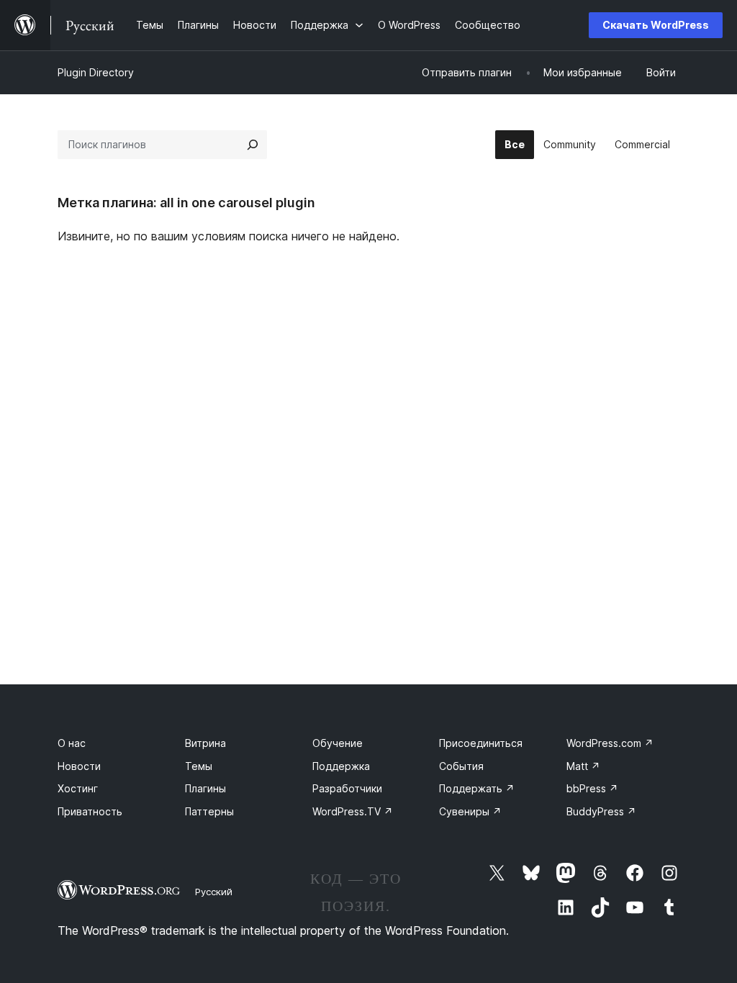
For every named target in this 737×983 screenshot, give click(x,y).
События (461, 766)
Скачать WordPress (655, 25)
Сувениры (470, 811)
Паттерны (209, 811)
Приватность (90, 811)
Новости (79, 766)
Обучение (337, 743)
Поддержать (477, 788)
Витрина (205, 743)
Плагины (205, 788)
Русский (213, 891)
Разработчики (347, 788)
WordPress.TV (352, 811)
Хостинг (78, 788)
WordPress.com (610, 743)
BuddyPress (601, 811)
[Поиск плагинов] (252, 144)
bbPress (592, 788)
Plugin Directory (96, 72)
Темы (198, 766)
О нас (72, 743)
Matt (583, 766)
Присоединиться (481, 743)
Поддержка (341, 766)
